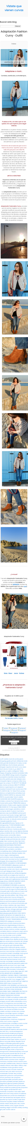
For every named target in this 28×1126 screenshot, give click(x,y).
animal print (22, 813)
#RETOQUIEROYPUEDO (14, 911)
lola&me (23, 949)
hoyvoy (13, 897)
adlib (25, 997)
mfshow (7, 1065)
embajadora (18, 1031)
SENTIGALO (3, 847)
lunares (14, 899)
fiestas (13, 1041)
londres (18, 1057)
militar (16, 1065)
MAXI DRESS (22, 807)
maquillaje (15, 953)
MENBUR (14, 813)
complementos (10, 793)
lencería (17, 801)
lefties (17, 873)
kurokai (2, 853)
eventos (24, 819)
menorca (19, 1063)
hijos (9, 1049)
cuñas (3, 775)
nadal (19, 1069)
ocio (16, 877)
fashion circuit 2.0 (20, 1039)
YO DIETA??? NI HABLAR (18, 783)
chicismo (15, 1017)
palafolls (21, 877)
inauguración (4, 1051)
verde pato (13, 1103)
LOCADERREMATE (5, 885)
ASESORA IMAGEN (14, 881)
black (22, 847)
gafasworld (12, 1045)
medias (19, 853)
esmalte (7, 895)
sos (16, 1095)
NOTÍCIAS (7, 989)
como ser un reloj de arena (12, 819)
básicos (9, 927)
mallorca (24, 951)
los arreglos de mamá (15, 875)
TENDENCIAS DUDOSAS (12, 995)
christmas (14, 1019)
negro (6, 855)
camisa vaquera (20, 929)
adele (21, 997)
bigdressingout (13, 925)
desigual (9, 871)
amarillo (16, 999)
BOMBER (16, 973)
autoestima (4, 777)
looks (25, 761)
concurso (3, 815)
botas (5, 785)
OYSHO (12, 989)
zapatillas (3, 911)
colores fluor (10, 801)
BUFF (20, 973)
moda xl (11, 769)
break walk (3, 849)
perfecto (22, 829)
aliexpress (15, 865)
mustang (12, 877)
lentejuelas (22, 873)
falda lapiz (10, 1039)
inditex (14, 851)
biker (11, 797)
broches (21, 1009)
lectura (20, 1055)
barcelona (10, 847)
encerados (9, 941)
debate (19, 827)
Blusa (10, 673)
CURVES (24, 977)
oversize (16, 961)
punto (2, 879)
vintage (13, 909)
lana (10, 899)
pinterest (21, 1083)
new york (8, 1071)
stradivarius (4, 817)
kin (18, 1053)
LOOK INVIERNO (12, 985)
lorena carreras (9, 1059)
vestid (2, 1105)
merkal (25, 1063)
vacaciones (8, 843)
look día (12, 759)
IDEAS (2, 983)
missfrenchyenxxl (11, 959)
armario (10, 923)
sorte (12, 1095)
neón (13, 1071)
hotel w (13, 1049)
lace (6, 899)
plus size (13, 779)
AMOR (2, 845)
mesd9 (2, 1065)
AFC (23, 971)
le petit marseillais (12, 1055)
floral (23, 1041)
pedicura (22, 1081)
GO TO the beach (12, 807)
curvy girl (3, 871)
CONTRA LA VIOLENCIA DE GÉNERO (11, 977)
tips (20, 841)
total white (24, 879)
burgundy (3, 869)
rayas (12, 857)
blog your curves (16, 1007)
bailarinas (20, 799)
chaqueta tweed (5, 1017)
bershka (11, 777)
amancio (18, 921)
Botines (21, 673)
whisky (20, 1107)
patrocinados (4, 857)
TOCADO (8, 919)
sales (1, 967)
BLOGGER (3, 807)
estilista (20, 1035)
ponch (19, 1085)
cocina (9, 1021)
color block (15, 869)
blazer (15, 765)
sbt (5, 1093)
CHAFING (10, 975)
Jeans (16, 673)
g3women (7, 897)
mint (24, 957)
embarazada (4, 1033)
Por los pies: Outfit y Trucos (14, 718)
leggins (2, 1057)
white (24, 909)
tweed (15, 1101)
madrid (17, 951)
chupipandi (21, 1019)
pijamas (10, 1083)
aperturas (3, 923)
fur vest (2, 945)
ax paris (7, 797)
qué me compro (5, 783)
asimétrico (17, 809)
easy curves (23, 763)
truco (8, 971)
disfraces (19, 1029)
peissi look (24, 963)
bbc (1, 785)
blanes (8, 1007)
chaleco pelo (11, 805)
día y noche (10, 1031)
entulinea (19, 793)
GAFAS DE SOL (10, 833)
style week (7, 907)
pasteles (9, 1081)
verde (12, 971)
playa (2, 831)
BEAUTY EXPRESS (20, 785)
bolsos (16, 777)
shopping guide (5, 761)
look (25, 586)
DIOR (22, 979)
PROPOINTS (17, 845)
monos (8, 1069)
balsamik (10, 867)
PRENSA (2, 919)
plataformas (12, 1085)
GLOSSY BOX (15, 981)
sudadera (17, 967)
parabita (3, 1081)
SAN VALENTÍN (12, 799)
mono (2, 855)
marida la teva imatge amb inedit (11, 955)
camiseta (11, 849)
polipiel (2, 903)
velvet (7, 1103)
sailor (19, 1091)
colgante (15, 1021)
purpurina (24, 1087)
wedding (3, 1107)
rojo (15, 905)
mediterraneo (11, 1063)
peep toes (3, 841)
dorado (21, 939)
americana (22, 999)
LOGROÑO (3, 985)
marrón (10, 957)
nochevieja (9, 961)
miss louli (3, 959)
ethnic (19, 1037)
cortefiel (18, 935)
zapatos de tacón (12, 767)
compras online (17, 781)
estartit (15, 1035)
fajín (17, 895)
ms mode (23, 837)
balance (16, 923)
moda (14, 821)
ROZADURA (18, 989)
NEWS (25, 987)
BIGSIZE (7, 973)
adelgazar (11, 921)
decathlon (16, 1027)
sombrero (11, 785)
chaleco (2, 801)
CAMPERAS (3, 975)
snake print (8, 879)
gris (11, 945)
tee (4, 1097)
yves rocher (6, 1109)
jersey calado (20, 947)
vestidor (7, 1105)
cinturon (13, 827)
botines (2, 827)
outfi (15, 1075)
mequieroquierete (6, 821)
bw (5, 927)
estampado (4, 943)
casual (7, 1015)
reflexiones (20, 761)
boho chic (3, 1009)
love (1, 951)
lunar (16, 1059)
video (16, 971)
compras (3, 811)
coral (13, 935)
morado (14, 1069)
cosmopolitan (14, 937)
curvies (16, 1025)
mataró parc (22, 1061)
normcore (18, 1071)
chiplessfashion (5, 1019)
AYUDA (2, 973)
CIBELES (16, 975)
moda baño (4, 803)
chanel (25, 1015)
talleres (20, 907)
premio (5, 965)
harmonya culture (17, 1047)
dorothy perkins (5, 779)
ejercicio (2, 941)
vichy (11, 1105)
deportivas (9, 939)
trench (16, 797)
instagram (20, 897)
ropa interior (21, 905)
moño (20, 959)
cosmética (18, 849)
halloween (16, 945)
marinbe (10, 1061)
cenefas (12, 1015)
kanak (12, 1053)
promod (10, 965)
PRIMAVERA (16, 803)
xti (5, 833)
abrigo (12, 775)
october (19, 1073)
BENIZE (8, 775)
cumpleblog (4, 851)
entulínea (14, 893)
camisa (7, 827)
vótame (21, 1105)
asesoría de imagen (13, 887)
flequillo (18, 1041)
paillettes (22, 961)
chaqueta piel (4, 891)
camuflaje (8, 1013)
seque (2, 907)
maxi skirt (3, 1063)
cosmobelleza (4, 937)
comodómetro (22, 933)
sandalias (21, 773)
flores (15, 837)
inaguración (4, 947)
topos (10, 1099)
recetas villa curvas (10, 831)
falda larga (18, 943)
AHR (26, 971)
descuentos (4, 837)
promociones (19, 903)
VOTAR (25, 919)
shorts (11, 765)
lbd (18, 837)
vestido (6, 759)
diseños (13, 1029)
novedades (4, 1073)
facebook (3, 1039)
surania (23, 967)
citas (1, 1021)
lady (10, 949)
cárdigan (9, 1027)
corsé (20, 1023)
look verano (4, 769)
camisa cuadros (8, 929)
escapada (8, 1035)
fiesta (25, 943)
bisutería (3, 1007)
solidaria (23, 1093)
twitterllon (20, 1101)
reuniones (3, 1091)
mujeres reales (5, 839)
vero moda (21, 1103)
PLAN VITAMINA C (20, 917)
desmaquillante (5, 1029)
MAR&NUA (16, 584)
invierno (2, 899)
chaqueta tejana (5, 781)
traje (19, 1099)
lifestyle (14, 853)
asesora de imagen (6, 809)
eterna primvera (11, 1037)
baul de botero (19, 1005)
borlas (9, 1009)
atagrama (9, 1003)
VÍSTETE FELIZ (19, 833)
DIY (18, 861)
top (6, 1099)
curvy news (22, 767)
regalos (19, 805)
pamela (2, 963)
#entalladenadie (5, 913)
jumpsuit (24, 851)
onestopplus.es (14, 855)
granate (8, 873)
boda (6, 835)
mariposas (3, 957)
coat (5, 1021)
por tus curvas (10, 903)
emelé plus (13, 1033)
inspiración (12, 947)
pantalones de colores (17, 839)
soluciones (3, 1095)
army (25, 1001)
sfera (16, 841)
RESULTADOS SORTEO (7, 795)
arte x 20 (3, 1003)
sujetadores (16, 879)
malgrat (21, 1059)
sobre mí (17, 1093)
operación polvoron (6, 1075)
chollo (12, 891)
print (26, 877)
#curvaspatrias (11, 861)
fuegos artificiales (6, 1043)
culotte (6, 1025)
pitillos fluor (4, 1085)
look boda (10, 815)
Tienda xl (18, 823)
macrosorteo (10, 951)
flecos (2, 897)
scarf (8, 1093)
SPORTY (22, 993)
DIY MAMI (16, 915)
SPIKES (18, 993)
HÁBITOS (25, 981)
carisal (2, 1015)
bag (6, 1005)
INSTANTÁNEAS (9, 845)
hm (17, 763)
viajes (2, 881)
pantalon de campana (12, 1077)
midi (12, 1065)
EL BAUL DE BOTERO (15, 883)
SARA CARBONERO (13, 991)
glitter (9, 1047)
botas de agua (9, 889)
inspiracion (3, 829)
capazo (14, 1013)
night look (22, 815)
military (20, 1065)
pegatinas (3, 1083)
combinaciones (5, 1023)
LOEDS (13, 917)
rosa (15, 1091)
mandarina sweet (6, 953)
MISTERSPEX (3, 863)
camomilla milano (15, 835)
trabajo (2, 909)
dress (26, 939)
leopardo (8, 853)
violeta (20, 797)
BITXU (11, 973)
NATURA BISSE (14, 987)
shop (12, 1093)
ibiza (21, 945)
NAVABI (21, 987)
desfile (16, 939)
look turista (3, 875)
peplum (14, 901)
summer (14, 907)
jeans (21, 759)
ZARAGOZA (3, 921)
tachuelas (3, 969)
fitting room (23, 895)
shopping (23, 775)
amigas (2, 1001)
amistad (3, 887)
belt (25, 1005)
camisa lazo (15, 1011)
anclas (8, 1001)
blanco (2, 787)
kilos (16, 1053)
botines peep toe (21, 889)
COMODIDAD (23, 975)
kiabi (1, 949)
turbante (3, 1101)
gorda (7, 945)
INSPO (6, 983)
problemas (7, 1087)
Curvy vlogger (16, 979)
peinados (17, 963)
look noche (16, 789)
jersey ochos (21, 1051)
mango (16, 815)
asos (23, 779)
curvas (11, 1025)
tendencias (9, 1097)
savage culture (9, 967)
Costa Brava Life (5, 979)
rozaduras (10, 841)
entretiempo (4, 765)
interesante (13, 1051)
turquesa (9, 1101)
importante (20, 1049)
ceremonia (19, 1015)
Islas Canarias (13, 983)
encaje (10, 837)
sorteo (17, 759)
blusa (25, 1007)
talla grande (4, 763)
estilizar (13, 895)
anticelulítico (18, 1001)
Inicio (2, 1116)
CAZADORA (3, 799)
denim (9, 811)
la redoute (17, 795)
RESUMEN (14, 885)
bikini (22, 825)
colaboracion (11, 933)
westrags (19, 909)
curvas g (22, 937)
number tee (12, 1073)
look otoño (24, 801)
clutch (23, 809)
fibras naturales (5, 1041)
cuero (2, 1025)
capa (21, 931)
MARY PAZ (18, 817)
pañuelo (15, 1081)
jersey (19, 851)
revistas (11, 905)
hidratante (3, 1049)
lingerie (18, 949)
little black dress (10, 1057)
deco (10, 851)
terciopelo (17, 1097)
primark (13, 761)
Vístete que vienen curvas (11, 1123)
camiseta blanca (6, 931)
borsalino (15, 1009)
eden (14, 871)
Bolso (6, 673)
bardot (10, 1005)
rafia (1, 1089)
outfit (2, 759)
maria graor (24, 953)
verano (7, 909)
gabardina (16, 1043)
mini (24, 853)
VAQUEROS (11, 863)
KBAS (21, 861)
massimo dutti (18, 957)
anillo (12, 1001)
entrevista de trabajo (20, 941)
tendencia (12, 763)
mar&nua (16, 829)
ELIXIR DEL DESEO (5, 981)
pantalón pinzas (17, 1079)
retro (20, 1089)
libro (13, 949)
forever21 (9, 789)
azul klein (20, 1003)
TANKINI (2, 995)
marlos (15, 1061)
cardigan (21, 1013)
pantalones (10, 963)
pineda (15, 1083)
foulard (13, 811)
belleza (17, 847)
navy (24, 781)
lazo (13, 873)
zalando (25, 805)
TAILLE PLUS (16, 791)
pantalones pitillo (6, 1079)
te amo (16, 859)
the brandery (11, 969)
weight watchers (11, 1107)
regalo (6, 1089)
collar (16, 891)
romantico (10, 1091)
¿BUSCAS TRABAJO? (18, 843)
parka (11, 803)
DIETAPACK (8, 915)
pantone (9, 901)
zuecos (13, 1109)
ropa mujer (21, 965)
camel (9, 869)
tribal (23, 1099)
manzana (3, 1061)
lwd (4, 951)
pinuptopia (21, 901)
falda (21, 771)
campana (15, 931)
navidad (14, 773)
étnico (6, 881)
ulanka (2, 1103)
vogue (16, 1105)
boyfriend (22, 777)
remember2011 (13, 1089)
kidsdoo (6, 949)
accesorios (21, 885)
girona (19, 1045)
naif (22, 1069)
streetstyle (20, 1095)
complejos (14, 1023)
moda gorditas (13, 1067)
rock (15, 965)
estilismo (11, 943)
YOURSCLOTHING (5, 997)
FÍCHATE (7, 917)
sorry (9, 1095)
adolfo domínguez (6, 999)
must (23, 959)
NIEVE (1, 989)
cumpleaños (23, 869)
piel (1, 965)
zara (21, 789)
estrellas (3, 1037)
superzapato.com (11, 787)
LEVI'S (19, 983)
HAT (20, 981)
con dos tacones (5, 935)
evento (17, 775)
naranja (2, 961)
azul (15, 1003)
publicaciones (15, 1087)
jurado (7, 1053)
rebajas (19, 779)
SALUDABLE (3, 991)
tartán (25, 907)
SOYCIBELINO (11, 993)
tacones (11, 859)
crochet (24, 1023)
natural (2, 1071)
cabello (15, 927)
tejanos (20, 831)
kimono (10, 829)
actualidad (15, 997)
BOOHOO (15, 913)
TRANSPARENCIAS (17, 919)
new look (9, 813)
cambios (8, 1011)
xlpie (20, 971)
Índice (14, 44)
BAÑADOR (11, 817)
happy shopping (5, 773)
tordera (15, 1099)
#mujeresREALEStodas (7, 823)
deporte (3, 939)
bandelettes (18, 867)
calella (2, 1011)
